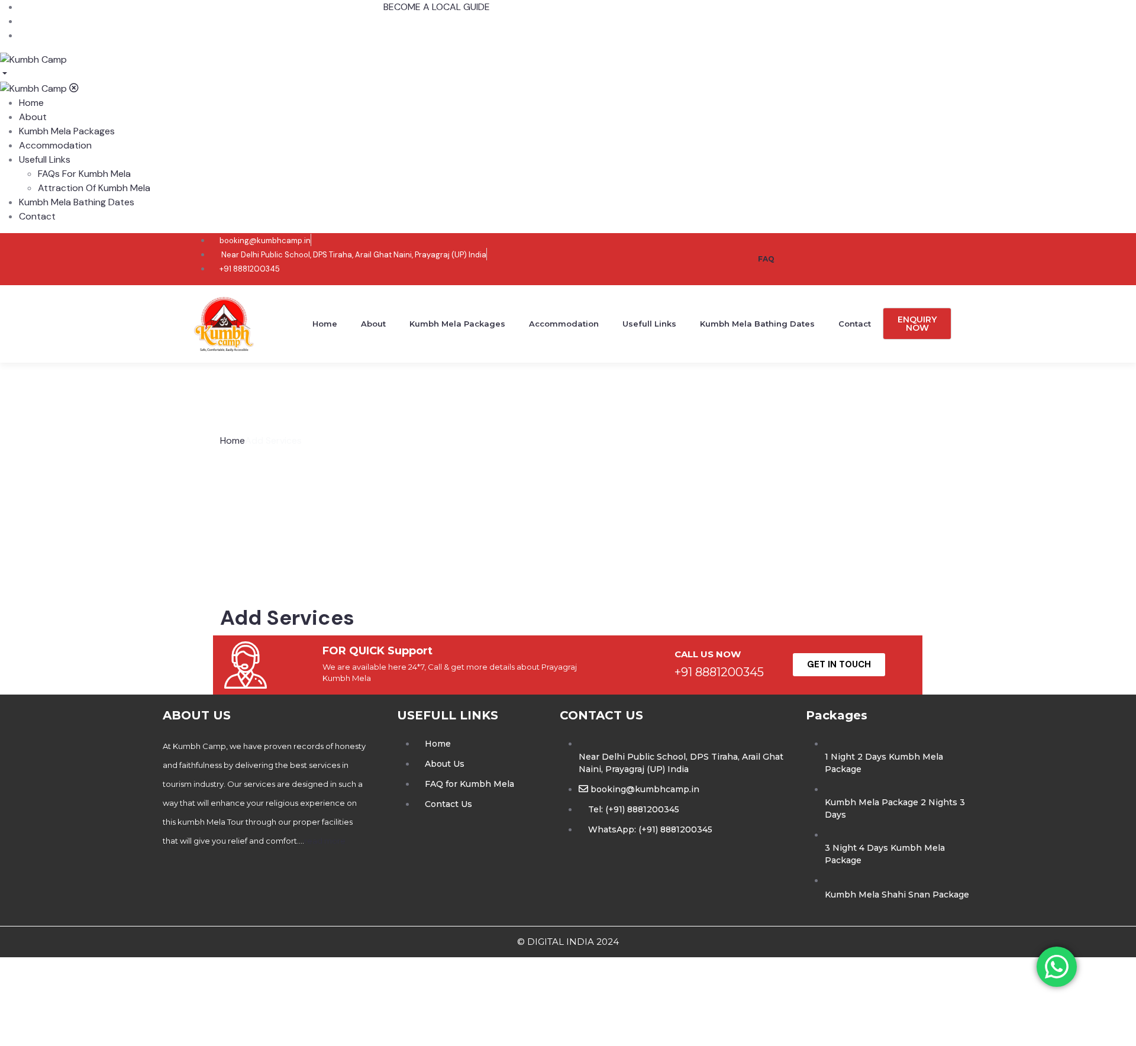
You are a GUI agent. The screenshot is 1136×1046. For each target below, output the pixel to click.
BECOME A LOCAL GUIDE (436, 7)
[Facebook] (818, 257)
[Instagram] (856, 257)
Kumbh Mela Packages (457, 323)
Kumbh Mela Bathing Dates (757, 323)
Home (324, 323)
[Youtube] (894, 257)
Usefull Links (649, 323)
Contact (854, 323)
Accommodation (564, 323)
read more (325, 840)
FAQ (766, 258)
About (373, 323)
